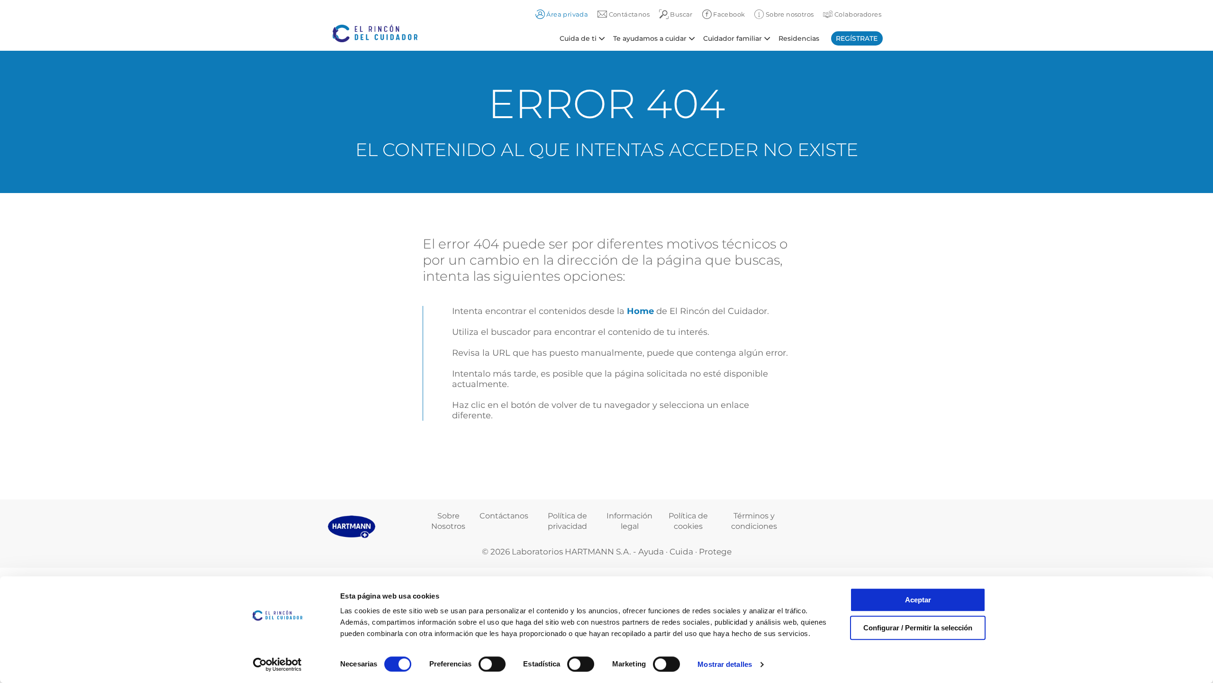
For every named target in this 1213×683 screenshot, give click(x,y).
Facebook (728, 14)
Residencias (798, 38)
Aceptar (918, 600)
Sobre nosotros (789, 14)
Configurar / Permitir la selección (917, 628)
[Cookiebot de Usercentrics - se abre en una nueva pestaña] (277, 664)
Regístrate (857, 38)
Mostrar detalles (724, 664)
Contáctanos (504, 515)
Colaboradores (857, 14)
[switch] (492, 664)
